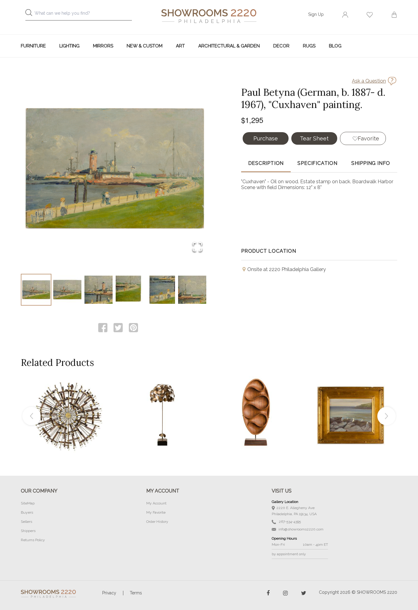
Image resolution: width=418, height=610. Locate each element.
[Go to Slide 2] (67, 289)
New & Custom (144, 46)
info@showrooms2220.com (300, 529)
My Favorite (156, 512)
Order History (157, 521)
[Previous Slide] (29, 168)
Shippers (28, 531)
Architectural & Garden (229, 46)
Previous (31, 416)
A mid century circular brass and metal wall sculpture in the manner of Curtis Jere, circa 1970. (67, 400)
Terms (136, 592)
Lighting (69, 46)
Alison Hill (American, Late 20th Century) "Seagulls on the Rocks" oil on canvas (350, 400)
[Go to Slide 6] (192, 289)
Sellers (26, 521)
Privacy (109, 592)
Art (180, 46)
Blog (335, 46)
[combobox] (83, 14)
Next (386, 416)
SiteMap (28, 503)
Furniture (33, 46)
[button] (115, 167)
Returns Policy (33, 540)
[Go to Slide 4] (129, 289)
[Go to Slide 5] (161, 289)
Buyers (27, 512)
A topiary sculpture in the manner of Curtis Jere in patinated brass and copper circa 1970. (162, 400)
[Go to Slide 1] (36, 290)
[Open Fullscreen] (197, 247)
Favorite (368, 138)
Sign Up (316, 14)
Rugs (309, 46)
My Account (156, 503)
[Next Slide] (200, 168)
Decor (281, 46)
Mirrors (103, 46)
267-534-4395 (289, 521)
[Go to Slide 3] (98, 289)
